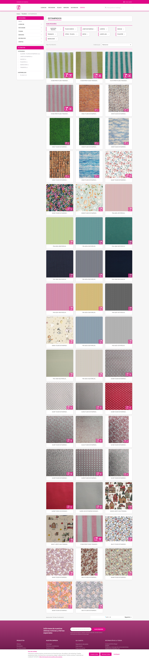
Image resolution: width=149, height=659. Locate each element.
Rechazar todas (106, 654)
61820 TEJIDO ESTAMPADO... (89, 180)
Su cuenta (79, 640)
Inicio (20, 21)
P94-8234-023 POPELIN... (89, 246)
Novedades (20, 646)
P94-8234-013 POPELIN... (118, 345)
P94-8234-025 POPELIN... (89, 345)
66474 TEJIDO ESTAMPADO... (89, 577)
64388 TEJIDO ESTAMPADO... (118, 412)
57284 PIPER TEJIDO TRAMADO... (60, 114)
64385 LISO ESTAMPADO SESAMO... (89, 511)
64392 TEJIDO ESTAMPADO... (89, 412)
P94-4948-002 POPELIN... (119, 279)
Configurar (117, 654)
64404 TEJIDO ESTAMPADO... (89, 445)
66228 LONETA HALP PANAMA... (118, 511)
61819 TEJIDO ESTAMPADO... (118, 114)
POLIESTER (24, 62)
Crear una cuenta (80, 648)
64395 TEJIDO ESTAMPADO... (89, 478)
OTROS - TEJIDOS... (70, 34)
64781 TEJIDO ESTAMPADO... (118, 478)
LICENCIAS (43, 7)
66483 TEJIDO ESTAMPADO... (60, 610)
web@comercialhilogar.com (112, 648)
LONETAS (102, 29)
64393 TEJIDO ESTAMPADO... (60, 478)
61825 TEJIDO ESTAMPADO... (59, 180)
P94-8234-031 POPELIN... (118, 213)
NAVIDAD (23, 59)
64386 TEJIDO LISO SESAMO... (60, 511)
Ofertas (19, 644)
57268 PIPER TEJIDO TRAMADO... (60, 80)
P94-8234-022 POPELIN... (89, 378)
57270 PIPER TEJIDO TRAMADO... (119, 80)
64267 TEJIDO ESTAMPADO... (118, 180)
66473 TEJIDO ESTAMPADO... (89, 610)
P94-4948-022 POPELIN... (60, 378)
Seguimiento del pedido (82, 644)
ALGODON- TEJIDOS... (53, 29)
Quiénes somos (50, 648)
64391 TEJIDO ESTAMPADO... (59, 445)
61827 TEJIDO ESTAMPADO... (59, 147)
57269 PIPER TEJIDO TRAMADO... (89, 80)
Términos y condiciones (52, 646)
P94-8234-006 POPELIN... (60, 312)
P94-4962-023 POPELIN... (119, 246)
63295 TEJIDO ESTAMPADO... (60, 213)
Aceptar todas (94, 654)
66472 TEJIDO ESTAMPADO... (118, 544)
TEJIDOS (59, 7)
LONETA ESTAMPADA (26, 56)
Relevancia (116, 45)
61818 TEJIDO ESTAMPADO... (118, 147)
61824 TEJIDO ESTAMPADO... (89, 114)
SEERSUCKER (24, 64)
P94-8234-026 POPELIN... (89, 312)
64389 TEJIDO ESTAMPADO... (118, 378)
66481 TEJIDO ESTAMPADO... (59, 577)
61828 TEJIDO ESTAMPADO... (89, 147)
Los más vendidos (21, 648)
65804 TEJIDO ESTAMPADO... (60, 345)
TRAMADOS (24, 67)
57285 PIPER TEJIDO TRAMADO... (89, 544)
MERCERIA (66, 7)
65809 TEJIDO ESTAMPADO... (89, 213)
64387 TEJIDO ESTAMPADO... (60, 412)
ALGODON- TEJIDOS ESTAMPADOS (30, 54)
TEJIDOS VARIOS (69, 29)
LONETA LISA (103, 34)
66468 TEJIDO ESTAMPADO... (119, 577)
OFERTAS (82, 7)
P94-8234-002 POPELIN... (89, 279)
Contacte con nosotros (22, 2)
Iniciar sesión (79, 646)
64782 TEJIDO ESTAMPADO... (118, 445)
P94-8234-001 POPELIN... (118, 312)
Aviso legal (49, 644)
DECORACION (74, 7)
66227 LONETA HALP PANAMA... (59, 544)
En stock (23, 75)
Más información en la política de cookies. (50, 657)
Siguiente (128, 617)
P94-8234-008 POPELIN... (60, 246)
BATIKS (84, 34)
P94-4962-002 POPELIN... (60, 279)
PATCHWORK (51, 7)
